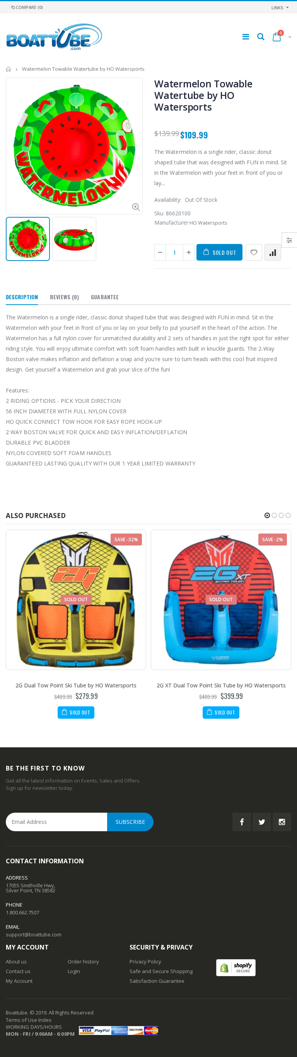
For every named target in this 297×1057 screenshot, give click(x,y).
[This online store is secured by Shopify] (236, 967)
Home (9, 69)
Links (277, 7)
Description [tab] (22, 297)
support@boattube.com (33, 934)
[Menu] (245, 36)
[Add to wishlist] (254, 252)
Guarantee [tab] (105, 297)
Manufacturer (171, 222)
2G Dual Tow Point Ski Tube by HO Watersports (76, 685)
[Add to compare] (273, 252)
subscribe (130, 821)
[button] (267, 515)
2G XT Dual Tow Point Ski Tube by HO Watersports (221, 685)
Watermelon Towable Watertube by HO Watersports (203, 95)
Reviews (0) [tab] (64, 297)
